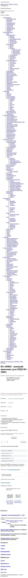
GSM (8, 277)
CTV (11, 102)
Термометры (10, 178)
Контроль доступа (8, 139)
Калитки (12, 181)
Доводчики (9, 155)
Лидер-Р (12, 341)
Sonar (8, 217)
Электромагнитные (14, 160)
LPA (8, 206)
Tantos (8, 222)
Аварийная (9, 278)
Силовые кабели (11, 273)
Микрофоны (10, 77)
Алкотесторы (10, 148)
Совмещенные (13, 305)
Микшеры (12, 209)
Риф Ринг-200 (13, 345)
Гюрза (11, 293)
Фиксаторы (12, 159)
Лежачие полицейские (12, 242)
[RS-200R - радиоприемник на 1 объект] (18, 504)
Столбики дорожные (12, 245)
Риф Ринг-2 (12, 344)
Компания (9, 8)
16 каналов (12, 61)
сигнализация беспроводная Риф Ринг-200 (16, 398)
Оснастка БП (10, 132)
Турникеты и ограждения (13, 179)
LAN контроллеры (11, 140)
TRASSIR (12, 37)
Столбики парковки (12, 246)
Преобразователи (11, 135)
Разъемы (9, 88)
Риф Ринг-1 (12, 343)
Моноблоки (13, 221)
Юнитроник (13, 290)
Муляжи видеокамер (12, 81)
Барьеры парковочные (12, 238)
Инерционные (13, 297)
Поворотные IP (16, 53)
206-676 (11, 4)
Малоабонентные (11, 111)
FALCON (12, 104)
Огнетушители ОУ (11, 254)
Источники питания (9, 115)
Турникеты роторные (15, 185)
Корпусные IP (16, 51)
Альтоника (10, 406)
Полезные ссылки (5, 566)
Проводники (7, 257)
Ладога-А (12, 285)
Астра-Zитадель (14, 333)
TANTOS (12, 110)
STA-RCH (12, 331)
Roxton (8, 213)
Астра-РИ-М (13, 337)
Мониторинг (10, 79)
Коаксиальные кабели (12, 266)
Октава (8, 230)
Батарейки (9, 123)
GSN (11, 329)
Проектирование (5, 551)
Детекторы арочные (12, 152)
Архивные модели (5, 554)
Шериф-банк (10, 191)
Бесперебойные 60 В (12, 126)
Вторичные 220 (10, 128)
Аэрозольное (10, 249)
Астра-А (12, 281)
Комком (9, 356)
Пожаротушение (11, 28)
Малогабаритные (11, 131)
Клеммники (10, 265)
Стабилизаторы (10, 138)
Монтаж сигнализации (5, 482)
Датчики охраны (11, 292)
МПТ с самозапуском (12, 252)
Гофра (8, 262)
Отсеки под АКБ (11, 134)
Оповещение (7, 198)
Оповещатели (10, 317)
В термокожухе (13, 55)
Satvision (12, 107)
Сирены (12, 320)
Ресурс (11, 288)
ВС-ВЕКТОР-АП (14, 282)
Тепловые (12, 314)
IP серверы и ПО (11, 35)
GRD (11, 106)
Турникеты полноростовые (16, 183)
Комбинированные (11, 130)
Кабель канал (10, 264)
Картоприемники (11, 165)
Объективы (9, 83)
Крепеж (9, 269)
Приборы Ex (10, 29)
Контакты (2, 8)
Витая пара (9, 261)
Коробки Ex (10, 20)
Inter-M (8, 199)
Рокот (8, 233)
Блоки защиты (10, 127)
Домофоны (6, 91)
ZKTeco (12, 197)
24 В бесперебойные (12, 116)
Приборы (9, 325)
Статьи (3, 560)
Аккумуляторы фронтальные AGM (15, 122)
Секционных (13, 146)
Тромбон (9, 235)
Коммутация (10, 268)
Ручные (11, 313)
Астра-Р (12, 336)
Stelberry (9, 353)
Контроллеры (10, 169)
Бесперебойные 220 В (12, 124)
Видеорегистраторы (12, 60)
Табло (11, 323)
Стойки (11, 203)
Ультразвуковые (14, 308)
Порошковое (10, 256)
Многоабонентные (11, 112)
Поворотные (13, 57)
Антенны (12, 332)
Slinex (11, 108)
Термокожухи (10, 90)
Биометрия (9, 150)
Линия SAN (13, 40)
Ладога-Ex (9, 21)
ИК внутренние (14, 294)
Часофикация (10, 349)
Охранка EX (10, 25)
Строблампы (13, 321)
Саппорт (3, 545)
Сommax (9, 359)
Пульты (8, 87)
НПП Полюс (10, 229)
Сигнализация (7, 276)
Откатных (12, 143)
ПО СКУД (9, 173)
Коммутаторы (10, 72)
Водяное (9, 250)
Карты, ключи (10, 166)
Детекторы (9, 151)
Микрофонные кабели (12, 270)
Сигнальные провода (12, 272)
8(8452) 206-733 (5, 4)
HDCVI (11, 45)
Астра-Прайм (13, 335)
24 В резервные (10, 118)
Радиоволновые (14, 301)
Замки (8, 156)
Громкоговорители (14, 214)
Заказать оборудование (7, 529)
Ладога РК (12, 340)
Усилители (12, 205)
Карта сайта (4, 572)
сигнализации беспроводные (14, 469)
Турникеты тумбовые (15, 189)
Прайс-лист (4, 569)
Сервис (3, 548)
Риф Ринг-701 (13, 347)
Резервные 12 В (11, 136)
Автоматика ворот (11, 142)
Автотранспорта (11, 147)
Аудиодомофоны (11, 96)
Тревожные (12, 306)
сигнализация (10, 402)
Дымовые (12, 310)
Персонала (9, 170)
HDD (8, 33)
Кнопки (9, 167)
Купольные (12, 56)
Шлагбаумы (10, 193)
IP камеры (12, 48)
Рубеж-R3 (12, 289)
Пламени (12, 312)
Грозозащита (10, 71)
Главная (3, 361)
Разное (8, 231)
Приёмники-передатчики (13, 84)
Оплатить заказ (5, 533)
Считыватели (10, 177)
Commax (12, 100)
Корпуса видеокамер (12, 75)
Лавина (11, 284)
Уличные (12, 59)
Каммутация (10, 316)
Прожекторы (10, 86)
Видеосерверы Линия (15, 39)
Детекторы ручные (11, 154)
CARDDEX (13, 195)
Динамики (12, 201)
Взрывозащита (7, 17)
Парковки (6, 237)
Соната (8, 234)
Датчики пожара (11, 309)
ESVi (11, 103)
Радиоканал (10, 174)
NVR (11, 67)
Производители (5, 563)
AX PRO (12, 328)
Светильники (10, 348)
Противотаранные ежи (12, 244)
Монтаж (5, 8)
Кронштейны (10, 76)
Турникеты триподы (15, 187)
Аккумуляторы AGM (12, 119)
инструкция (3, 430)
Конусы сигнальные (12, 241)
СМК (11, 304)
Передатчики (10, 324)
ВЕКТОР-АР (13, 339)
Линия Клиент (13, 41)
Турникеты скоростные (15, 186)
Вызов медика (10, 355)
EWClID (12, 36)
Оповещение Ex (11, 24)
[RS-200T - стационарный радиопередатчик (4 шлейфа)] (10, 496)
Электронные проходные (16, 190)
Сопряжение (10, 114)
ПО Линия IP (13, 43)
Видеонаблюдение (11, 19)
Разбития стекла (14, 302)
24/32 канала (13, 63)
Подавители (10, 357)
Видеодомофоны (11, 98)
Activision (12, 99)
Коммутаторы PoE (11, 73)
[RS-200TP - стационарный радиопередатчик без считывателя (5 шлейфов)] (18, 496)
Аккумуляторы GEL (12, 120)
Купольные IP (16, 52)
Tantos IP (9, 95)
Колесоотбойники (11, 239)
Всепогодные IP (17, 49)
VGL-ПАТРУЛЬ (14, 171)
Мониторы (9, 80)
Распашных (12, 144)
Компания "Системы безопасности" (11, 515)
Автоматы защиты (11, 258)
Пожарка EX (10, 27)
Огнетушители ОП (11, 253)
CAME (11, 194)
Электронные (13, 163)
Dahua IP (9, 94)
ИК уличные (13, 296)
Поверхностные (14, 300)
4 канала (12, 64)
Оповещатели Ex (11, 23)
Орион (11, 286)
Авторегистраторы (14, 68)
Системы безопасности (5, 1)
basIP (8, 92)
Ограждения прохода (15, 182)
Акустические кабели (12, 260)
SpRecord (9, 352)
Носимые (12, 69)
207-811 (16, 4)
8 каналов (12, 65)
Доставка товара (5, 538)
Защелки (12, 158)
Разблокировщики (11, 175)
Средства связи (7, 351)
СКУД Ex (9, 31)
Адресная (9, 280)
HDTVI (11, 47)
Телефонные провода (12, 274)
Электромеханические (15, 162)
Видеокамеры (10, 44)
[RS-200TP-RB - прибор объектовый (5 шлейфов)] (10, 504)
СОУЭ (11, 210)
